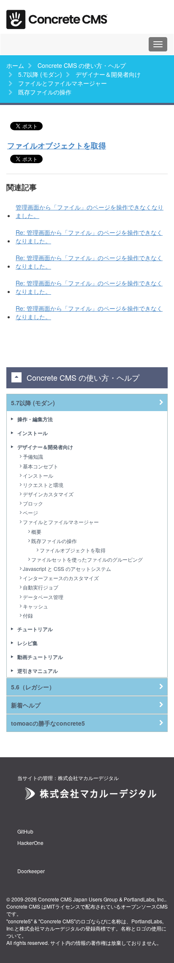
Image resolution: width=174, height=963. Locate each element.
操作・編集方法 (35, 419)
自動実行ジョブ (40, 587)
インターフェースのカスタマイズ (61, 577)
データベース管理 (43, 596)
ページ (30, 512)
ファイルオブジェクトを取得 (56, 146)
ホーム (15, 65)
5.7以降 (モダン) (40, 74)
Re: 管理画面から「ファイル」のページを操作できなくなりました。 (89, 236)
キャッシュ (35, 606)
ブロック (33, 503)
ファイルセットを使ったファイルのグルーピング (87, 559)
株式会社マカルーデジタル (49, 928)
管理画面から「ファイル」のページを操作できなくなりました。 (89, 211)
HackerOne (30, 842)
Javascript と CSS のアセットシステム (67, 568)
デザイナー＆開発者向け (108, 74)
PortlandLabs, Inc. (144, 899)
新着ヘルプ (26, 705)
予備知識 (33, 456)
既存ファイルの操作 (54, 540)
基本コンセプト (40, 466)
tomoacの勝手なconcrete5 (48, 723)
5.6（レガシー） (33, 687)
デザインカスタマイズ (48, 494)
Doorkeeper (31, 870)
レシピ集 (27, 643)
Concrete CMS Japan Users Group (78, 899)
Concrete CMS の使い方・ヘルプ (82, 65)
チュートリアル (35, 629)
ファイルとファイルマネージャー (62, 83)
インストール (32, 433)
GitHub (25, 831)
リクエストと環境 (43, 484)
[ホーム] (57, 16)
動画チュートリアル (40, 657)
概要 (36, 531)
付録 (28, 615)
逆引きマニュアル (37, 671)
